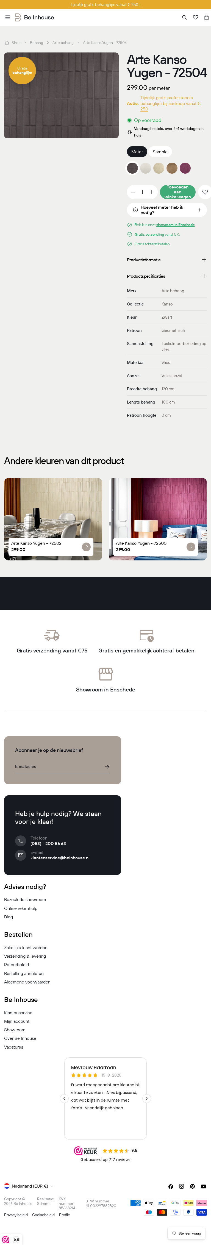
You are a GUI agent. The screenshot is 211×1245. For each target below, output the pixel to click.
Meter (137, 151)
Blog (8, 916)
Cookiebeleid (43, 1214)
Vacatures (13, 1047)
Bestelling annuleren (24, 973)
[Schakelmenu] (7, 17)
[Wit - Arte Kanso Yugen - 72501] (145, 168)
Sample (160, 151)
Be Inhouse (22, 1203)
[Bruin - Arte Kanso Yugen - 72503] (171, 168)
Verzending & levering (25, 956)
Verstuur (107, 766)
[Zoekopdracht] (184, 17)
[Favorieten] (195, 17)
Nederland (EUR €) (30, 1186)
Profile (64, 1214)
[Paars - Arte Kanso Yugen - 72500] (185, 168)
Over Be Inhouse (20, 1038)
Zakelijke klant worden (26, 947)
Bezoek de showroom (25, 899)
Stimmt (43, 1203)
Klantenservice (18, 1012)
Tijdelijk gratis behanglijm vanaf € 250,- (105, 4)
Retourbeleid (16, 964)
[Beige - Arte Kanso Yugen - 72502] (158, 168)
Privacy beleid (16, 1214)
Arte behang (63, 42)
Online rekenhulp (20, 908)
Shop (16, 42)
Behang (36, 42)
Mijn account (16, 1021)
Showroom (15, 1029)
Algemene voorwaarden (27, 982)
